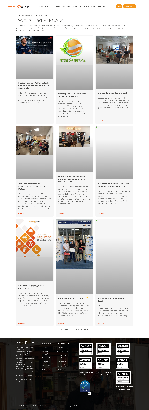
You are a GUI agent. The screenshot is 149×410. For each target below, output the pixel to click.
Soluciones (76, 6)
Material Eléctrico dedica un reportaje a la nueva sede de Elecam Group (71, 179)
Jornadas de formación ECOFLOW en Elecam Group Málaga (31, 186)
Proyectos (66, 6)
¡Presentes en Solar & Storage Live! (112, 299)
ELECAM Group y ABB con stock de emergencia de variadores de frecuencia (33, 85)
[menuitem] (119, 6)
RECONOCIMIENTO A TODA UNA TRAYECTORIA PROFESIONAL (113, 185)
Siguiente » (84, 330)
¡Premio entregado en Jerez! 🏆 (73, 298)
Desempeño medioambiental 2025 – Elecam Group (72, 95)
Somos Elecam (44, 6)
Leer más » (21, 121)
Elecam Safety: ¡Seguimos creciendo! (31, 287)
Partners (101, 6)
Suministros (55, 6)
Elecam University (89, 6)
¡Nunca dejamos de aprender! (112, 93)
